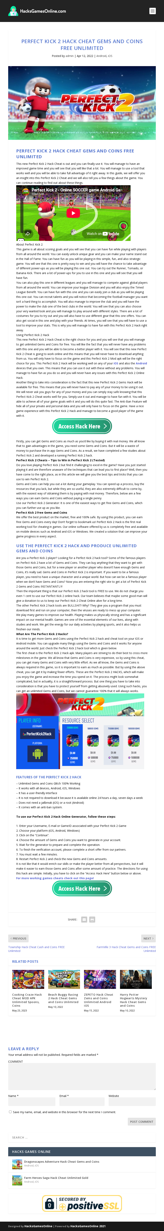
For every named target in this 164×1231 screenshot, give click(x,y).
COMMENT (15, 1061)
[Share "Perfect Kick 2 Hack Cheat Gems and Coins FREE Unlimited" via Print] (92, 920)
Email (64, 1096)
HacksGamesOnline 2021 (88, 1226)
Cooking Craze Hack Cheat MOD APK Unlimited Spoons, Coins (27, 1000)
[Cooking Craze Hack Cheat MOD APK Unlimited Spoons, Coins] (28, 979)
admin (70, 56)
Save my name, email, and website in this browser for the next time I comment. (64, 1112)
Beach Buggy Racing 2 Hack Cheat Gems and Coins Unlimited (63, 998)
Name (13, 1096)
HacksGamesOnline (38, 1226)
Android (101, 56)
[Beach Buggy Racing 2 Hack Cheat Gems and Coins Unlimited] (64, 979)
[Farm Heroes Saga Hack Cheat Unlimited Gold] (17, 1180)
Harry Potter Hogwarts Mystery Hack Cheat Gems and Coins (133, 1000)
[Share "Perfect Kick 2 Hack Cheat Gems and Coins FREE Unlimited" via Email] (84, 920)
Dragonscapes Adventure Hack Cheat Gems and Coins (61, 1161)
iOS (110, 56)
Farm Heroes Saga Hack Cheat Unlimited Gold (56, 1178)
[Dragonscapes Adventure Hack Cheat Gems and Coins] (17, 1164)
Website (114, 1096)
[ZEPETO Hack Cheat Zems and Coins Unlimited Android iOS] (100, 979)
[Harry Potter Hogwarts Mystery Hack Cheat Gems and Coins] (136, 979)
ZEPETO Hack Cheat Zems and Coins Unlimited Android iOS (98, 1000)
